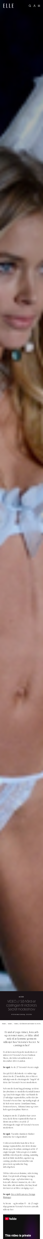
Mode (21, 997)
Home (4, 1023)
